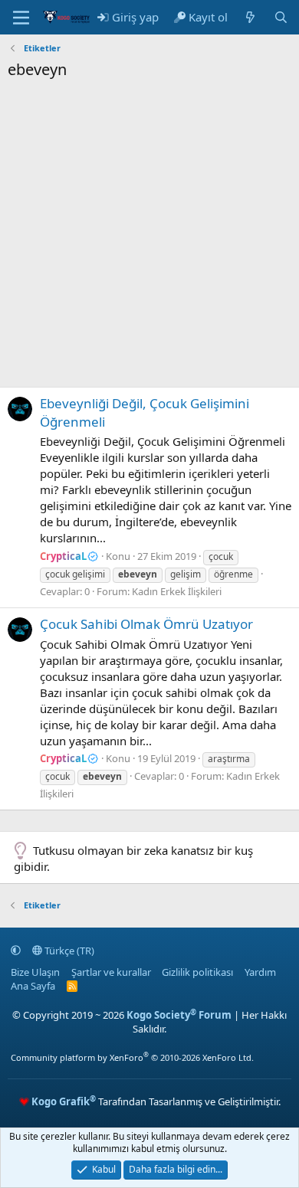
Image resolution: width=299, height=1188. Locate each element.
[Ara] (281, 17)
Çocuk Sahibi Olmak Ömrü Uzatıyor (146, 624)
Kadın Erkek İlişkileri (177, 591)
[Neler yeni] (250, 17)
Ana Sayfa (33, 986)
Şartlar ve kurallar (111, 972)
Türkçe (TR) (68, 950)
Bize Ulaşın (35, 972)
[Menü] (21, 17)
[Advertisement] (149, 237)
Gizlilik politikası (197, 972)
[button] (16, 950)
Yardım (260, 972)
